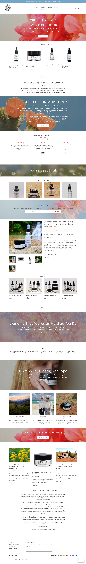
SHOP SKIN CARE (43, 36)
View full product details (50, 254)
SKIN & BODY (36, 7)
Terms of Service (13, 548)
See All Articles (43, 437)
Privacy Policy (12, 546)
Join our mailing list (30, 542)
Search (10, 542)
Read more (11, 483)
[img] (43, 137)
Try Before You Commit (43, 9)
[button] (42, 156)
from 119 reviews (42, 139)
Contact (56, 7)
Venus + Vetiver (15, 559)
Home (29, 7)
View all (43, 76)
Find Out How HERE (43, 125)
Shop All (50, 7)
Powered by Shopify (23, 559)
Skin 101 (43, 7)
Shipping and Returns (14, 544)
